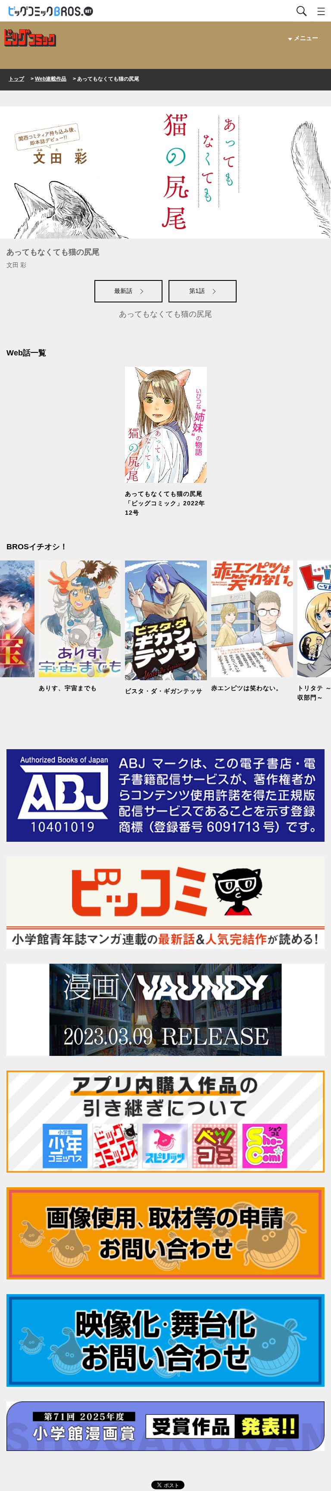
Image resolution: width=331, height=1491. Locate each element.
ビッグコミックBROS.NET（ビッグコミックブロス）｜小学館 (51, 11)
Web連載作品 (50, 79)
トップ (16, 79)
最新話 (124, 290)
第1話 (197, 290)
